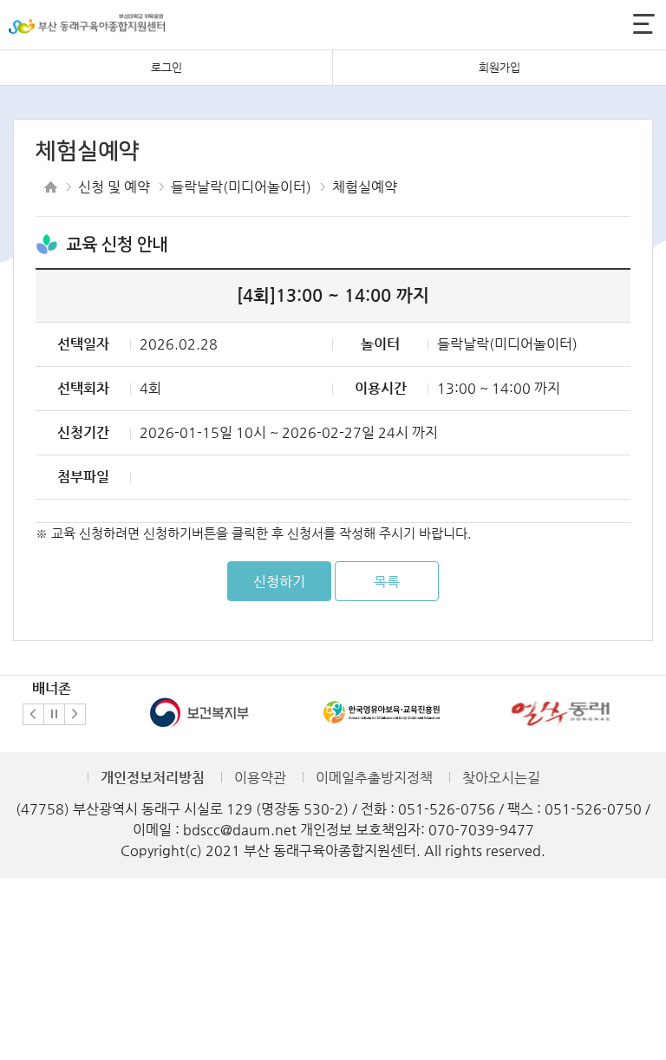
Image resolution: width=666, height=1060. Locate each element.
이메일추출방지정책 (374, 777)
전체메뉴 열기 (643, 23)
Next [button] (75, 714)
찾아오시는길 (501, 777)
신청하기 (279, 581)
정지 (54, 714)
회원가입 (499, 67)
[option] (200, 713)
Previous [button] (33, 714)
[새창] (199, 711)
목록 (387, 581)
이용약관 (260, 777)
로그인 (166, 67)
